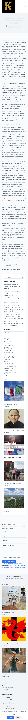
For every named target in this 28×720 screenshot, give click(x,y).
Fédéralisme (7, 352)
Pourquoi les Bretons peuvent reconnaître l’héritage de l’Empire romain (12, 291)
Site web (5, 540)
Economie (18, 27)
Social (5, 375)
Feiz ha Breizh (7, 357)
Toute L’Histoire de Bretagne (11, 295)
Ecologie (6, 347)
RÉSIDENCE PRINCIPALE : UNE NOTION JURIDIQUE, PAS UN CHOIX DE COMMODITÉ (13, 309)
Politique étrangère (9, 370)
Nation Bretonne (8, 365)
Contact (9, 576)
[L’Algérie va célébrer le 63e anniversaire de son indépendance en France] (14, 391)
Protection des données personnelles (14, 578)
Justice (6, 361)
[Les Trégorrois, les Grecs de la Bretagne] (14, 629)
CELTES (6, 343)
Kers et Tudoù (7, 363)
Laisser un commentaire (9, 561)
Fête (5, 354)
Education (6, 350)
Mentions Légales (6, 685)
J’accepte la (11, 557)
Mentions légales (17, 576)
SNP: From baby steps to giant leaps (12, 457)
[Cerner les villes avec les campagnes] (14, 471)
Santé (5, 374)
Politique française (9, 372)
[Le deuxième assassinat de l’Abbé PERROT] (14, 419)
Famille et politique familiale (11, 356)
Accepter (11, 717)
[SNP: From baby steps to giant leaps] (14, 445)
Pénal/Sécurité (7, 368)
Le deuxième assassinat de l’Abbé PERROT (14, 430)
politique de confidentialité (14, 557)
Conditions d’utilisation (7, 687)
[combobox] (12, 277)
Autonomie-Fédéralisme (10, 341)
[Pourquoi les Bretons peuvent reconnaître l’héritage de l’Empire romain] (14, 660)
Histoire (6, 359)
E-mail (5, 536)
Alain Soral (18, 322)
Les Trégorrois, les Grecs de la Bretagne (11, 643)
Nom (4, 532)
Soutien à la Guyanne (9, 509)
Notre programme (8, 366)
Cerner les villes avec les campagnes (12, 483)
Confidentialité (5, 689)
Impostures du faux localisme (11, 284)
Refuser (17, 717)
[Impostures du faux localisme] (14, 598)
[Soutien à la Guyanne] (14, 498)
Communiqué (7, 345)
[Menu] (25, 6)
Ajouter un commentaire (9, 545)
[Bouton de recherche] (22, 277)
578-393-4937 (10, 704)
